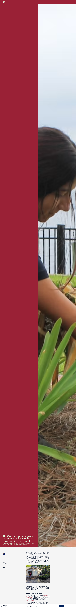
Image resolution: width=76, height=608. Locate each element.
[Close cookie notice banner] (75, 606)
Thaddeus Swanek (6, 555)
